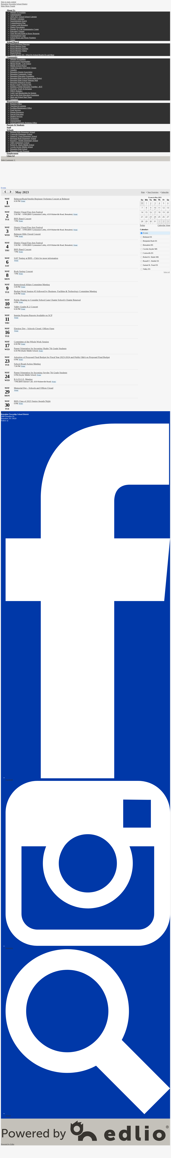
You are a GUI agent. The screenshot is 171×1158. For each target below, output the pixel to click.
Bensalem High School (18, 149)
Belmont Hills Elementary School (22, 132)
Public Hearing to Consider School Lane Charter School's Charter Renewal (47, 300)
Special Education (16, 114)
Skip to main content (8, 2)
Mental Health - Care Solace (20, 64)
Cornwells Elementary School (21, 134)
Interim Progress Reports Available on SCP (33, 315)
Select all (167, 272)
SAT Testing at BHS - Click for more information (36, 258)
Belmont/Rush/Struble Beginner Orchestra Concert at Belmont (41, 199)
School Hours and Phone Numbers (23, 38)
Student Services (16, 116)
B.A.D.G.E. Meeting (23, 379)
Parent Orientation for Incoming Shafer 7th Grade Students (40, 348)
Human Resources (17, 112)
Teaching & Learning (18, 106)
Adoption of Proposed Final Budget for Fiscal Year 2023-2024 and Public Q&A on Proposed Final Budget (62, 357)
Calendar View (164, 225)
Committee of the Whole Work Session (31, 342)
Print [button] (143, 192)
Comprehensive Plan (17, 23)
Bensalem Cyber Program (19, 151)
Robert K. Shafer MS (151, 257)
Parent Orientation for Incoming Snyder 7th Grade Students (40, 372)
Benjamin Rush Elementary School (23, 139)
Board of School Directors (20, 44)
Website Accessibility (18, 13)
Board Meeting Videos (18, 51)
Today (142, 225)
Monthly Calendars (17, 19)
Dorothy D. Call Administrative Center (24, 29)
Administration (15, 15)
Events (145, 233)
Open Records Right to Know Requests (24, 34)
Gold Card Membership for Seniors (23, 93)
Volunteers (14, 99)
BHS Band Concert (22, 218)
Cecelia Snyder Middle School (21, 147)
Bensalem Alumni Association (21, 72)
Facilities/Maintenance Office (21, 108)
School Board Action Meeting (27, 364)
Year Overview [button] (153, 192)
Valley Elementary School (19, 143)
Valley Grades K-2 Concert (26, 307)
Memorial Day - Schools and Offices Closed (33, 388)
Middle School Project (18, 66)
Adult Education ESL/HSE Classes (23, 68)
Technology (14, 119)
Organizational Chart (18, 36)
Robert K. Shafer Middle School (22, 145)
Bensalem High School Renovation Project (26, 78)
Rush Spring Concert (23, 271)
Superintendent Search (18, 21)
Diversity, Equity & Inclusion (21, 89)
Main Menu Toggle (8, 6)
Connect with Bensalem (19, 25)
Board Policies (15, 53)
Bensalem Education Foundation (22, 76)
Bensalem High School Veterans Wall (24, 80)
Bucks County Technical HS (20, 85)
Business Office (16, 104)
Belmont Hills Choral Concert (27, 234)
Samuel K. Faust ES (150, 265)
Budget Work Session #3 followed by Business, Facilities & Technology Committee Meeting (55, 291)
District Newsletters (17, 27)
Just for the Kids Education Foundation (24, 95)
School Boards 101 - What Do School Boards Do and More (32, 55)
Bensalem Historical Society (20, 83)
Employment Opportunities (20, 62)
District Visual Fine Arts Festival (28, 212)
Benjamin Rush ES (150, 241)
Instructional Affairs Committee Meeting (32, 284)
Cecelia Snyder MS (150, 249)
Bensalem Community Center (21, 74)
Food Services (15, 110)
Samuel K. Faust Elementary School (23, 136)
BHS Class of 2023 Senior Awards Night (32, 401)
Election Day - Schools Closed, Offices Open (34, 328)
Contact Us (5, 412)
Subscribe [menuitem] (165, 192)
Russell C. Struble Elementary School (24, 141)
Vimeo (12, 40)
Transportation (15, 121)
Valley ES (146, 269)
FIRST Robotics (16, 91)
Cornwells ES (148, 253)
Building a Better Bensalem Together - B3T (26, 87)
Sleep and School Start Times (21, 97)
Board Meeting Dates (18, 46)
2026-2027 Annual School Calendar (23, 17)
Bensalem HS (148, 245)
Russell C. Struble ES (151, 261)
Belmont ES (147, 237)
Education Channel (17, 31)
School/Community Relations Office (23, 123)
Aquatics (13, 70)
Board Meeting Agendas (19, 49)
